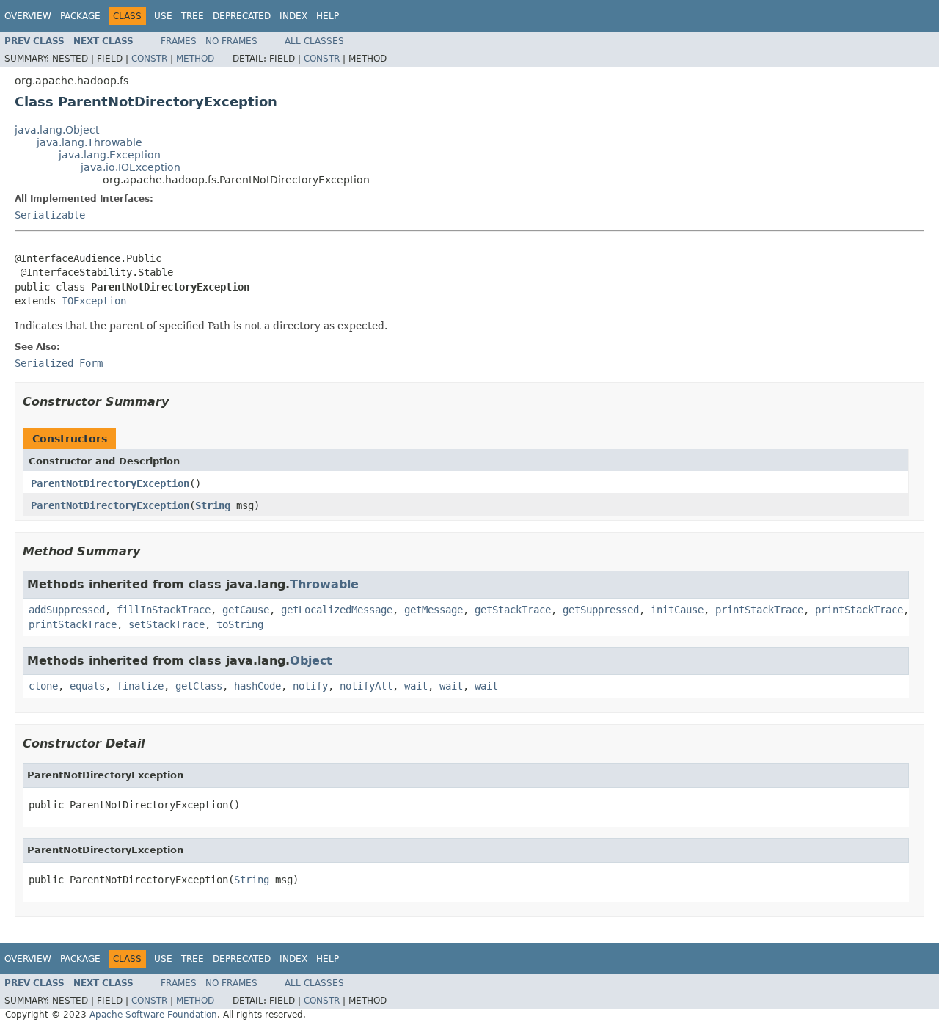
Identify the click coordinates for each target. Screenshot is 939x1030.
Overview (27, 16)
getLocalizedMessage (336, 610)
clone (43, 686)
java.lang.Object (57, 130)
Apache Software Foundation (153, 1014)
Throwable (324, 584)
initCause (677, 610)
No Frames (231, 41)
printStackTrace (759, 610)
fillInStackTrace (164, 610)
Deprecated (242, 16)
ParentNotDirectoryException (110, 483)
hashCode (257, 686)
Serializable (50, 215)
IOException (94, 301)
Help (327, 16)
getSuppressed (601, 610)
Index (293, 16)
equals (87, 686)
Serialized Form (59, 363)
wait (416, 686)
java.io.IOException (130, 167)
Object (311, 661)
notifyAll (366, 686)
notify (310, 686)
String (212, 505)
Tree (192, 16)
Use (163, 16)
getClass (198, 686)
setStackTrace (166, 624)
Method (195, 59)
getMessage (433, 610)
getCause (245, 610)
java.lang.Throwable (89, 142)
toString (239, 624)
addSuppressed (67, 610)
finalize (140, 686)
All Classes (314, 41)
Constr (149, 59)
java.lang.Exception (110, 155)
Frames (179, 41)
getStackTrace (513, 610)
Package (80, 16)
